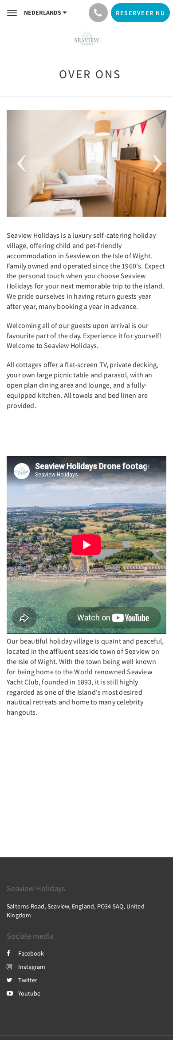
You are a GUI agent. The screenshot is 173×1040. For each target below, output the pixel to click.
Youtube (29, 993)
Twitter (27, 980)
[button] (19, 163)
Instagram (31, 967)
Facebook (31, 953)
